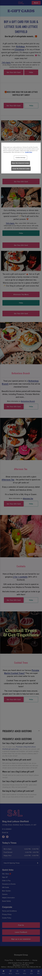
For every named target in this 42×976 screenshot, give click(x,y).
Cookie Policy (28, 152)
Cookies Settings (20, 157)
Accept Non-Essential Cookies (21, 168)
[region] (21, 158)
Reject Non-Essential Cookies (20, 163)
